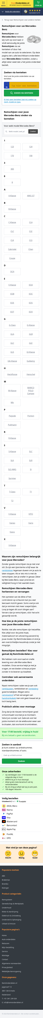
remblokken (7, 570)
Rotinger (5, 888)
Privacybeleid (7, 967)
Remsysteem (7, 899)
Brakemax (6, 880)
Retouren (5, 943)
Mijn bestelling (8, 947)
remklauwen (7, 688)
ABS (3, 876)
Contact (5, 959)
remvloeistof (7, 695)
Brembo (5, 884)
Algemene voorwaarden (11, 963)
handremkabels (9, 698)
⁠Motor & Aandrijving (10, 911)
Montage (5, 955)
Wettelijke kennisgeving (11, 971)
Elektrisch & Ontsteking (11, 915)
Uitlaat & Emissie (8, 923)
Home (4, 935)
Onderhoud (6, 907)
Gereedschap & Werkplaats (13, 903)
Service (5, 951)
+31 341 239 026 (10, 998)
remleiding (33, 688)
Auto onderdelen (8, 939)
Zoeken (33, 131)
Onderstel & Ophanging (11, 919)
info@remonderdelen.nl (13, 1002)
